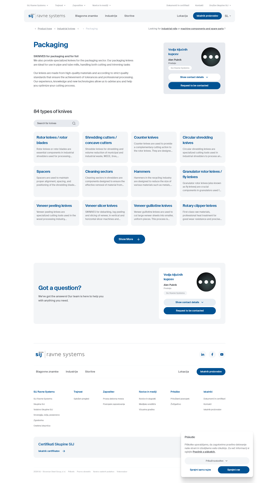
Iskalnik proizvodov (207, 15)
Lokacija (182, 16)
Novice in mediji (100, 5)
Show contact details (192, 77)
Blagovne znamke (86, 16)
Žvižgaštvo (176, 404)
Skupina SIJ (39, 404)
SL (226, 16)
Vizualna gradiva (147, 409)
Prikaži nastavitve (214, 460)
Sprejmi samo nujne (200, 469)
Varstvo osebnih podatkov (103, 471)
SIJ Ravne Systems (36, 5)
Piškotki (71, 471)
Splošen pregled (81, 398)
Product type (45, 28)
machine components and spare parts (202, 28)
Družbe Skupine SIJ (218, 5)
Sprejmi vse (233, 469)
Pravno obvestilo (84, 471)
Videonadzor (122, 471)
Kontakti (199, 5)
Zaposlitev (78, 5)
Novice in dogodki (147, 398)
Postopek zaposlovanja (114, 404)
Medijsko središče (147, 404)
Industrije (111, 16)
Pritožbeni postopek (180, 398)
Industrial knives (66, 28)
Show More (126, 239)
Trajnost (59, 5)
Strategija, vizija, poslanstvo (47, 415)
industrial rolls (169, 28)
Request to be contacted (194, 85)
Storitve (129, 16)
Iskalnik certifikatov (49, 451)
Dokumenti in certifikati (178, 5)
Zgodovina (39, 420)
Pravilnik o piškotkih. (204, 451)
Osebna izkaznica (42, 425)
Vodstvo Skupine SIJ (43, 409)
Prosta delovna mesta (113, 398)
